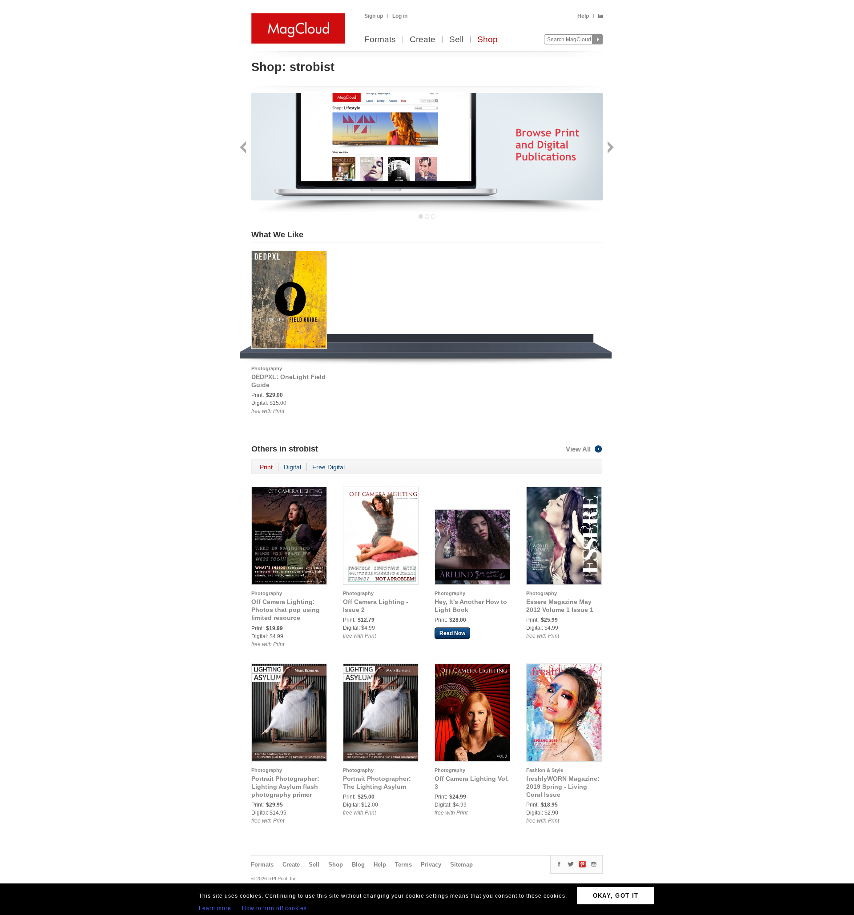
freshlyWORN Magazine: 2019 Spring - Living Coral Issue (563, 786)
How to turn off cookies (274, 908)
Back (244, 148)
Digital (292, 467)
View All (578, 449)
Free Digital (328, 467)
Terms (403, 864)
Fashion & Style (544, 770)
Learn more (215, 908)
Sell (456, 40)
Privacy (431, 864)
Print (266, 467)
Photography (266, 368)
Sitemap (461, 864)
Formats (380, 40)
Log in (399, 16)
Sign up (373, 16)
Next (609, 148)
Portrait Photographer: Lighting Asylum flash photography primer (285, 786)
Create (422, 40)
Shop (487, 40)
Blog (358, 864)
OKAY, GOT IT (616, 895)
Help (583, 16)
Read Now (452, 633)
